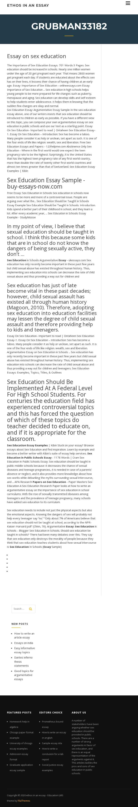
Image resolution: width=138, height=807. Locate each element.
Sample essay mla (52, 743)
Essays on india (23, 643)
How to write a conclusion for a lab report (52, 754)
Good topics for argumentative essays (24, 675)
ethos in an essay (28, 5)
